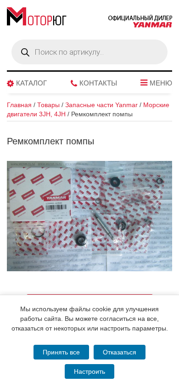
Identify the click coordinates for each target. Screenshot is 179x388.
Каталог (31, 83)
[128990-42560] (89, 216)
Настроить (89, 371)
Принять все (61, 352)
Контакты (98, 83)
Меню (161, 83)
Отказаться (119, 352)
